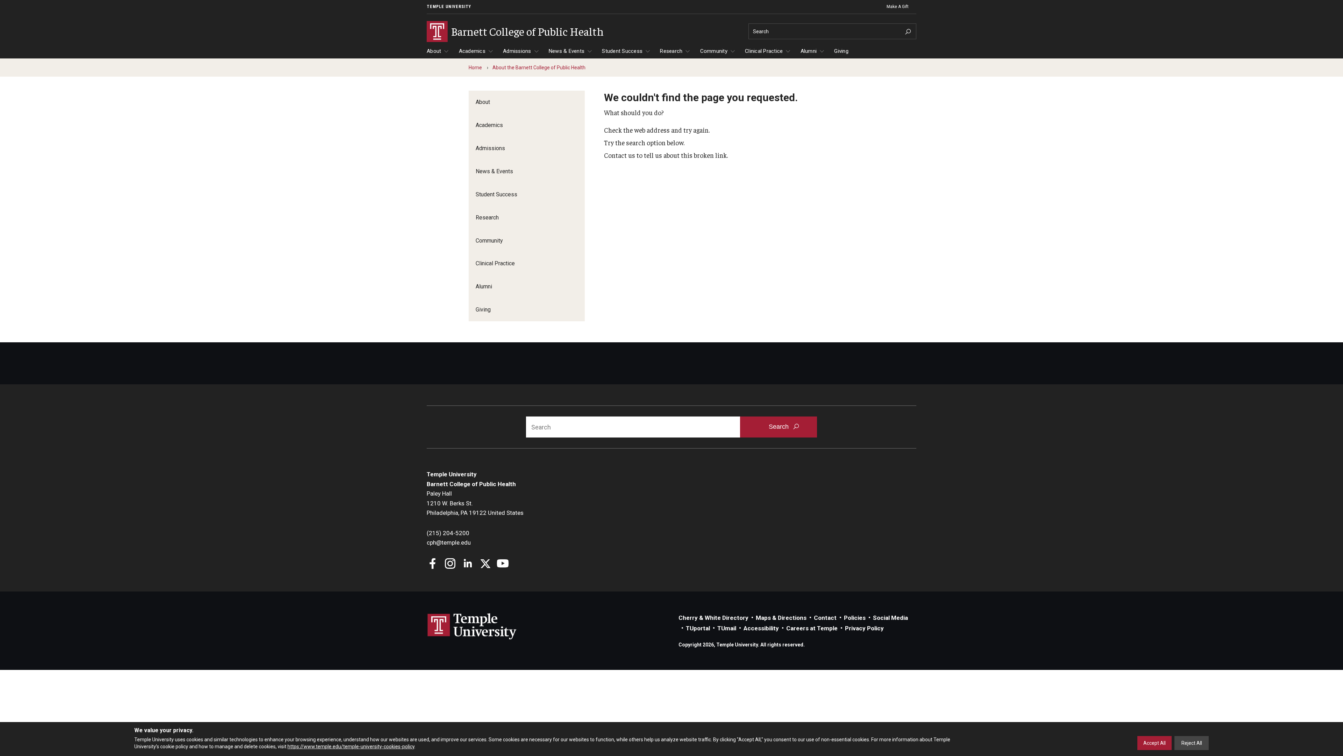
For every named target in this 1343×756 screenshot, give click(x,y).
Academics (472, 51)
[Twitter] (485, 564)
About (434, 51)
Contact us (619, 155)
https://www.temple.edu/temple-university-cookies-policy (350, 746)
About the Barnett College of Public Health (538, 67)
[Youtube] (503, 564)
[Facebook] (433, 564)
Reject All (1191, 743)
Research (671, 51)
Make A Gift (898, 6)
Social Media (890, 617)
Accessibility (761, 628)
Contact (825, 617)
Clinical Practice (764, 51)
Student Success (622, 51)
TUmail (726, 628)
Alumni (809, 51)
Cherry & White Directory (713, 617)
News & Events (566, 51)
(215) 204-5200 (448, 533)
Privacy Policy (864, 628)
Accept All (1154, 743)
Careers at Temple (812, 628)
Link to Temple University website (472, 626)
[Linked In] (468, 564)
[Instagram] (450, 564)
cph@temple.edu (449, 542)
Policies (855, 617)
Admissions (517, 51)
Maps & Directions (781, 617)
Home (475, 67)
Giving (841, 51)
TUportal (698, 628)
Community (713, 51)
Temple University (449, 6)
